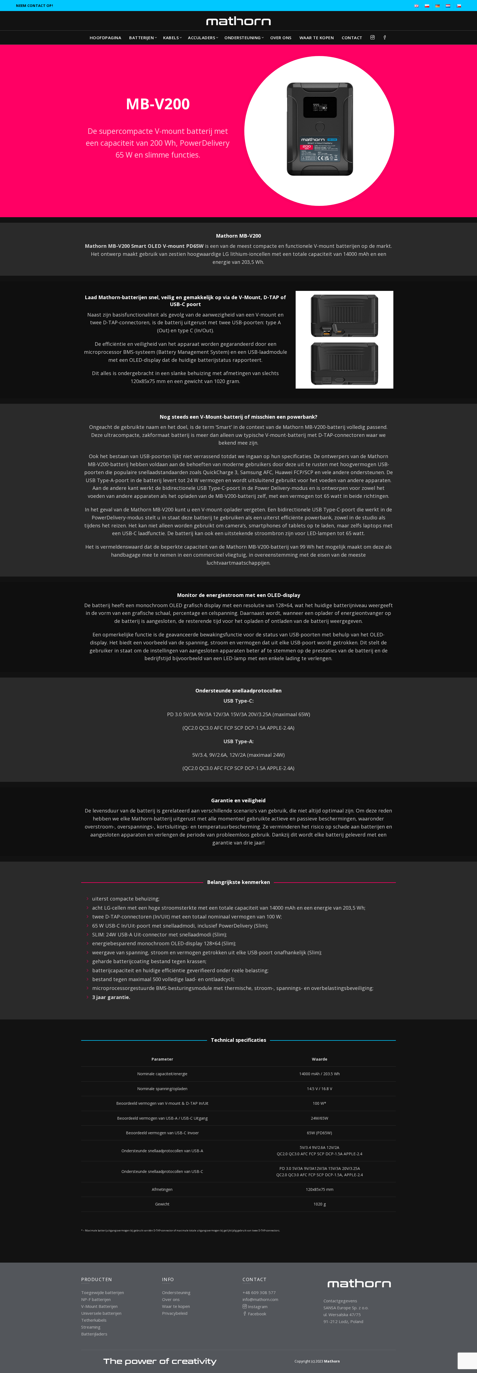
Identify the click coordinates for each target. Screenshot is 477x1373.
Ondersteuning (242, 37)
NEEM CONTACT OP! (34, 5)
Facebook (256, 1313)
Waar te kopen (317, 37)
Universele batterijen (101, 1313)
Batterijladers (94, 1334)
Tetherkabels (94, 1320)
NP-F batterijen (96, 1299)
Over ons (281, 37)
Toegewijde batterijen (102, 1292)
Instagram (257, 1306)
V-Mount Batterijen (99, 1306)
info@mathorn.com (260, 1299)
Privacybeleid (174, 1313)
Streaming (90, 1327)
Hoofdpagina (105, 37)
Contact (352, 37)
